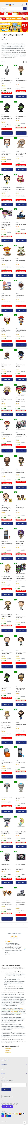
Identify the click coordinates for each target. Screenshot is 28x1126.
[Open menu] (2, 4)
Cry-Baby (17, 722)
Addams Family (15, 1009)
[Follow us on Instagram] (8, 1104)
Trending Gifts (8, 1052)
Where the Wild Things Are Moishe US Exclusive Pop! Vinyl (21, 690)
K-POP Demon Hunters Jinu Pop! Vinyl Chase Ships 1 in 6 (6, 226)
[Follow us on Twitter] (5, 1104)
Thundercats (4, 900)
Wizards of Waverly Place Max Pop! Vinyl (21, 616)
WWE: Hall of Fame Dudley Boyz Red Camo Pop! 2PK (20, 509)
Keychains (7, 1050)
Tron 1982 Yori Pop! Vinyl (6, 797)
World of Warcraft (20, 541)
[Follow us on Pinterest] (11, 1104)
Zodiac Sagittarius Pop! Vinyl (6, 261)
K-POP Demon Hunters (5, 187)
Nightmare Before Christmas (5, 865)
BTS (10, 1009)
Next (24, 924)
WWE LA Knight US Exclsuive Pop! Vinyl (20, 471)
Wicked (3, 78)
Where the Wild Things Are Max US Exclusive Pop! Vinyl (6, 727)
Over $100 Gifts (17, 1013)
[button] (3, 949)
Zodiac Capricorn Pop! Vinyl (20, 261)
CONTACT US (14, 1)
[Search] (25, 8)
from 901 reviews (14, 937)
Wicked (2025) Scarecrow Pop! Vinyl (21, 81)
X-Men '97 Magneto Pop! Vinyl (6, 400)
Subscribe (6, 1089)
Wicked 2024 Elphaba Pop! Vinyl (6, 687)
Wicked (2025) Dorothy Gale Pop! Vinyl (6, 153)
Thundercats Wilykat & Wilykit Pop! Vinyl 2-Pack (6, 903)
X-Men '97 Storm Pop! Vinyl (6, 365)
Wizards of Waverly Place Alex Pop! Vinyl (21, 652)
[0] (25, 5)
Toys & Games (14, 1011)
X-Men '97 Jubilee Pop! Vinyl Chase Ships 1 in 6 (20, 400)
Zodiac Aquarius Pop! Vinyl (5, 296)
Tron (2, 760)
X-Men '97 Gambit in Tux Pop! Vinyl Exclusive (6, 435)
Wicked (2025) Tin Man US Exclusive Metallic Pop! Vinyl (6, 82)
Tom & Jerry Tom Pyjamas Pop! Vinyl (5, 832)
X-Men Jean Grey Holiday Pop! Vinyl (21, 331)
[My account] (22, 4)
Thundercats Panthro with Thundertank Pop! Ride (20, 904)
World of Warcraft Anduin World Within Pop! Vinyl (6, 615)
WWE (2, 469)
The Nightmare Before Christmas (20, 865)
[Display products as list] (26, 62)
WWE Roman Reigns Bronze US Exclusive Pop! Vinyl (6, 472)
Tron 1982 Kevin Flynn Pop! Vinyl (20, 797)
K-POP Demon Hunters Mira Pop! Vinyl (20, 190)
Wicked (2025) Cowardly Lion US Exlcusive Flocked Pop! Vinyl (21, 154)
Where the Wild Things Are (20, 686)
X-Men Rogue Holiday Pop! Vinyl (5, 331)
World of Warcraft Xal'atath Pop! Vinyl (20, 544)
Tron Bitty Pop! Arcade (20, 762)
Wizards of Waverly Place (20, 613)
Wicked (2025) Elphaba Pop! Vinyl (20, 117)
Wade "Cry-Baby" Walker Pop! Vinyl (21, 725)
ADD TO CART (7, 96)
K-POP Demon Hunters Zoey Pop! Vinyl (6, 190)
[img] (14, 936)
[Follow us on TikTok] (17, 1104)
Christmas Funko (5, 1009)
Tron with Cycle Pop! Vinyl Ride (6, 763)
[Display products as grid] (23, 62)
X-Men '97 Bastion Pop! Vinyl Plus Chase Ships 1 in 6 (21, 436)
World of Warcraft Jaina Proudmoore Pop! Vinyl (6, 579)
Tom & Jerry (3, 829)
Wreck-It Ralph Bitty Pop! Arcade (6, 544)
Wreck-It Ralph (4, 541)
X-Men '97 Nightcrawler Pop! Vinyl (20, 365)
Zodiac (17, 222)
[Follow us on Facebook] (2, 1104)
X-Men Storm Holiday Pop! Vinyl (20, 296)
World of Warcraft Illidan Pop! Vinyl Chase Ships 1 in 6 (21, 580)
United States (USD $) (6, 1096)
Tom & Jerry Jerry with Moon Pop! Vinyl (20, 832)
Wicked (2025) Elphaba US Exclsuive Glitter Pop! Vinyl (6, 118)
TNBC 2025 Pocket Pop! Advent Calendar (21, 868)
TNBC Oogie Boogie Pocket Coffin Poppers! (6, 868)
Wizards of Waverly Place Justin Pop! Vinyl (6, 652)
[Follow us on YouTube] (14, 1104)
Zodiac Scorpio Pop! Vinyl (21, 224)
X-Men (17, 293)
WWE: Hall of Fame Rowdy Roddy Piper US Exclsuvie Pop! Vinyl (6, 509)
